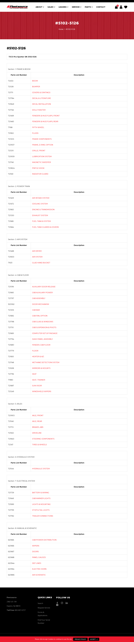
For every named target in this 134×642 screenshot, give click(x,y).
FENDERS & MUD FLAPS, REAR (45, 122)
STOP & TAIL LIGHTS (41, 510)
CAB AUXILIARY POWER (42, 293)
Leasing (63, 7)
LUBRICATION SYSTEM (42, 157)
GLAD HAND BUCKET (41, 263)
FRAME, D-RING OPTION (42, 145)
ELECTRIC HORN (39, 569)
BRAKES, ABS (37, 427)
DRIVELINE (37, 433)
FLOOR (35, 351)
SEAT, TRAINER (38, 380)
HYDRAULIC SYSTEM (41, 469)
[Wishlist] (125, 7)
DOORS (35, 552)
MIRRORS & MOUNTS (41, 368)
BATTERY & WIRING (40, 493)
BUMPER (36, 87)
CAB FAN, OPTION (39, 316)
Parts (88, 7)
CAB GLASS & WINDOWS (42, 322)
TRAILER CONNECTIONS (42, 516)
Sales (51, 7)
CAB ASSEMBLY (38, 298)
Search (40, 603)
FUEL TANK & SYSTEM (41, 221)
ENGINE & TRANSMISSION (43, 210)
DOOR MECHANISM (40, 304)
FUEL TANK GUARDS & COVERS (45, 227)
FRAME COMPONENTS (42, 139)
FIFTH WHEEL (38, 127)
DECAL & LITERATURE (41, 98)
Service (76, 7)
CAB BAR (36, 310)
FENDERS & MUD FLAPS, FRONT (46, 116)
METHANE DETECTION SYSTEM (45, 362)
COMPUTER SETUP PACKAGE (44, 333)
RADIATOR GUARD (40, 174)
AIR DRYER (37, 251)
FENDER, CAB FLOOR (41, 345)
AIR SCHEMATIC (39, 575)
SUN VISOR (37, 386)
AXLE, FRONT (37, 416)
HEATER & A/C (38, 357)
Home (61, 29)
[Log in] (121, 7)
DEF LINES (36, 563)
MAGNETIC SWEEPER (41, 162)
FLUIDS (35, 133)
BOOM (35, 81)
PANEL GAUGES (39, 557)
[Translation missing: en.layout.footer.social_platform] (57, 603)
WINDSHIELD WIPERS (41, 391)
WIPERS (35, 546)
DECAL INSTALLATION (41, 104)
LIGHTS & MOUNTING (41, 504)
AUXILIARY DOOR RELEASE (43, 287)
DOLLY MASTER (39, 110)
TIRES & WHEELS (39, 445)
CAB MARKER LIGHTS (41, 498)
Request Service (44, 608)
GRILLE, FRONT (38, 151)
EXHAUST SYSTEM (40, 215)
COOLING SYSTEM (40, 204)
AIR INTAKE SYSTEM (40, 198)
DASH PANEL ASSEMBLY (42, 339)
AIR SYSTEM (37, 257)
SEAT (34, 374)
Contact (100, 7)
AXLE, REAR (37, 421)
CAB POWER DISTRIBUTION (44, 540)
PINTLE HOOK (38, 168)
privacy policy (80, 639)
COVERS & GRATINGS (41, 93)
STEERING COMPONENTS (43, 439)
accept (94, 639)
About (39, 7)
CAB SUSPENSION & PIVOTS (44, 327)
